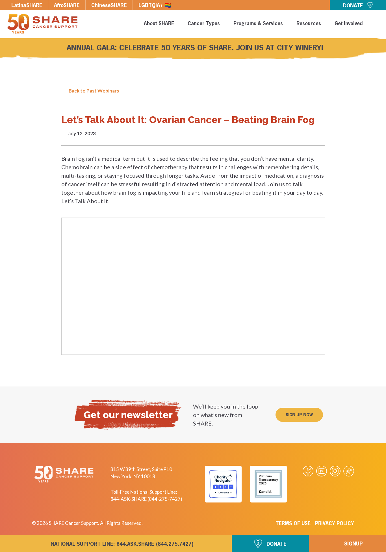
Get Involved (349, 24)
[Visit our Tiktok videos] (348, 471)
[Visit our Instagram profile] (335, 471)
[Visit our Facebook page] (308, 471)
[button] (299, 415)
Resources (308, 24)
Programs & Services (258, 24)
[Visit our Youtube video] (321, 471)
